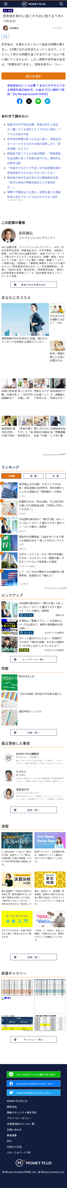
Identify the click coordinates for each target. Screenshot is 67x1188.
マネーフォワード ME (19, 1152)
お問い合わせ (14, 1129)
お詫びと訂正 (14, 1146)
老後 (5, 36)
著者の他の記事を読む (33, 284)
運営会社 (12, 1106)
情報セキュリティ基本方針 (22, 1112)
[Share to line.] (38, 101)
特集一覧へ (34, 732)
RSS (9, 1141)
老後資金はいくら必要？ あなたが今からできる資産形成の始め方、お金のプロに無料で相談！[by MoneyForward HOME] (36, 89)
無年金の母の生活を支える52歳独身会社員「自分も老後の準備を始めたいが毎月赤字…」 (32, 182)
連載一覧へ (34, 957)
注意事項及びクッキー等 (20, 1124)
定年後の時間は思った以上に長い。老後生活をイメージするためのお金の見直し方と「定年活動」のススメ (34, 143)
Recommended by (50, 454)
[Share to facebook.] (20, 101)
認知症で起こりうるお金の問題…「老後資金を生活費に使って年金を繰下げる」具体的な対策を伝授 (34, 158)
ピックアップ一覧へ (34, 659)
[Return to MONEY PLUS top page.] (33, 3)
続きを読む (34, 76)
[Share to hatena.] (47, 101)
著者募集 (12, 1135)
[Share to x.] (29, 101)
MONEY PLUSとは (17, 1101)
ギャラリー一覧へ (34, 1039)
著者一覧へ (34, 809)
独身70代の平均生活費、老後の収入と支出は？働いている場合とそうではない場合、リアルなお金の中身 (34, 129)
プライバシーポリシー (19, 1118)
